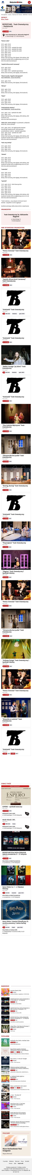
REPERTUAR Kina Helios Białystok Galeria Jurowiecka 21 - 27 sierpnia (14, 853)
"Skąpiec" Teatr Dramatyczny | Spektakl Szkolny (13, 572)
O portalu (5, 1161)
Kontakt (27, 1161)
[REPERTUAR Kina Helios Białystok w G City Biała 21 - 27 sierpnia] (5, 1001)
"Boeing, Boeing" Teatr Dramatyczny (15, 486)
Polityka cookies (22, 1167)
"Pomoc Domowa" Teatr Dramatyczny (15, 251)
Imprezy (9, 14)
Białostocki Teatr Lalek (8, 813)
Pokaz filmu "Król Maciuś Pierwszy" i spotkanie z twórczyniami (20, 1027)
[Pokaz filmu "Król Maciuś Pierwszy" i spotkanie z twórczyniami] (5, 1029)
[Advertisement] (16, 769)
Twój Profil (20, 1163)
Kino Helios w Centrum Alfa (9, 930)
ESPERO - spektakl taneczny (12, 807)
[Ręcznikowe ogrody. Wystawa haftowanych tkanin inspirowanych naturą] (5, 1051)
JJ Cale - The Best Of (15, 1095)
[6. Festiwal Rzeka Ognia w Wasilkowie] (5, 1079)
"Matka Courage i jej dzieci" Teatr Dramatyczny (14, 367)
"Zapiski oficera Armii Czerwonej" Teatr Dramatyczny (14, 280)
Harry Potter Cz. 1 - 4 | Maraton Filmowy (13, 888)
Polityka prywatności (11, 1167)
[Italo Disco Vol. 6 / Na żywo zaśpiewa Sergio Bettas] (5, 1106)
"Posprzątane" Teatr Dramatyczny (14, 543)
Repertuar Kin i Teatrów (17, 14)
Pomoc (10, 1163)
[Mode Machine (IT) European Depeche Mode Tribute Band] (5, 1115)
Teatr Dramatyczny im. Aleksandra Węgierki (17, 34)
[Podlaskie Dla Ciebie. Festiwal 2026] (5, 1042)
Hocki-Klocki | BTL (8, 820)
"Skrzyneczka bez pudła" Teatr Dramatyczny (13, 456)
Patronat (17, 1161)
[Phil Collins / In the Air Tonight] (5, 1061)
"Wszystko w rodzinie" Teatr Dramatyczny (12, 720)
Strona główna (4, 14)
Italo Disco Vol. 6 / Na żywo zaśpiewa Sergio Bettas (17, 1104)
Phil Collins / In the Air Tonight (18, 1058)
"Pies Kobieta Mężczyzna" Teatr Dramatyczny (13, 426)
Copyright (6, 1168)
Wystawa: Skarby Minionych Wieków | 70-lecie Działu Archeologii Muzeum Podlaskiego (20, 1122)
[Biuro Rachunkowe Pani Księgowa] (16, 1140)
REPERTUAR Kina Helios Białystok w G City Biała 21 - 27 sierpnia (19, 999)
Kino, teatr (4, 19)
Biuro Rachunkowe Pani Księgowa (12, 1150)
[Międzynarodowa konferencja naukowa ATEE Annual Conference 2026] (5, 1070)
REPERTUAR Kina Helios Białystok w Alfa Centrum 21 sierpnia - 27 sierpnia (19, 1009)
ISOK (15, 1163)
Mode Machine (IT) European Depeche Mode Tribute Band (18, 1113)
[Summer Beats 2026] (5, 992)
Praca (22, 1161)
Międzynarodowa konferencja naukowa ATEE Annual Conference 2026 (19, 1068)
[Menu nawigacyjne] (29, 2)
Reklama (11, 1161)
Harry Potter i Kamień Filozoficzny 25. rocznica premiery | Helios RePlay (15, 922)
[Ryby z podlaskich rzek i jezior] (5, 1088)
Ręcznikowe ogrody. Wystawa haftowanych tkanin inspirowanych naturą (19, 1049)
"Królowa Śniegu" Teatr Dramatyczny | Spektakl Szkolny (15, 661)
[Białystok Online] (16, 2)
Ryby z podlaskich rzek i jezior (18, 1086)
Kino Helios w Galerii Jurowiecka (11, 861)
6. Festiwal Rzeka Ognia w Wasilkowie (17, 1077)
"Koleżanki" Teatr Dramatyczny (13, 309)
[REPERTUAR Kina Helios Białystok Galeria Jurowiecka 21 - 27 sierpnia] (5, 1020)
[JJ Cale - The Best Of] (5, 1097)
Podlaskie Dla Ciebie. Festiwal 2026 (19, 1040)
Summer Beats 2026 (15, 990)
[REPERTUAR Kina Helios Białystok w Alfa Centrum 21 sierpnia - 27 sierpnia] (5, 1010)
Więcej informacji (7, 1153)
